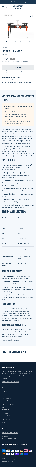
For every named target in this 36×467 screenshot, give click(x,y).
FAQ (3, 395)
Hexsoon (5, 48)
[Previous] (2, 2)
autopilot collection (21, 316)
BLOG (4, 423)
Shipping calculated (15, 61)
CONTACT (5, 391)
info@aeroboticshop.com (10, 433)
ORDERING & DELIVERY (6, 399)
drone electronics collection (11, 320)
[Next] (33, 2)
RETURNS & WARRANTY (6, 409)
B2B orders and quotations (10, 382)
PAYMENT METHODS (9, 404)
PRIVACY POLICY (7, 419)
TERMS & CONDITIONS (6, 414)
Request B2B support (24, 82)
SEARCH (4, 388)
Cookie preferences (7, 461)
